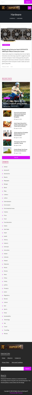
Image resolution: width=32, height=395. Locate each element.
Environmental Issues (9, 208)
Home (3, 358)
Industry (6, 243)
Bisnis (5, 187)
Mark (12, 66)
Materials (6, 264)
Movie (5, 267)
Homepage (12, 18)
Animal (5, 166)
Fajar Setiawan (6, 106)
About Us (10, 358)
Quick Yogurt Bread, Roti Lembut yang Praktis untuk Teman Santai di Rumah (20, 125)
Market (6, 260)
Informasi (6, 246)
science (6, 302)
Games (5, 225)
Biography (6, 180)
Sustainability (7, 316)
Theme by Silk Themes (16, 393)
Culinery (6, 194)
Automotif (6, 98)
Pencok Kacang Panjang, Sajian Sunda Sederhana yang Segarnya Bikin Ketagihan (20, 115)
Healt (5, 232)
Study (5, 312)
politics (6, 285)
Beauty (6, 177)
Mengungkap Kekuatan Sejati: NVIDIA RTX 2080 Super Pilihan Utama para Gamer (15, 50)
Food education (8, 222)
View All (16, 157)
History (6, 239)
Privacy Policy (5, 362)
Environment (7, 205)
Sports (5, 309)
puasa (5, 291)
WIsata (6, 333)
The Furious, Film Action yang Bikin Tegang (20, 142)
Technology (6, 44)
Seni (5, 305)
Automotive (7, 173)
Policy (5, 278)
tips (5, 323)
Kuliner (6, 253)
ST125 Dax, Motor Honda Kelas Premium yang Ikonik (15, 102)
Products (6, 288)
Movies (6, 271)
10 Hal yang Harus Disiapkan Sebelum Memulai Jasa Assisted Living (21, 134)
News (5, 274)
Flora (5, 215)
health (5, 236)
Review (6, 298)
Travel (5, 326)
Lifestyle (6, 257)
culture (5, 198)
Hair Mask (6, 229)
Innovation (6, 250)
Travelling (6, 330)
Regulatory (7, 295)
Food (5, 219)
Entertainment (7, 201)
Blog (5, 191)
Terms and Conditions (17, 362)
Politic (5, 281)
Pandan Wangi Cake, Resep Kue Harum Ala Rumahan (20, 150)
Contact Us (18, 358)
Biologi (6, 184)
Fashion (6, 212)
